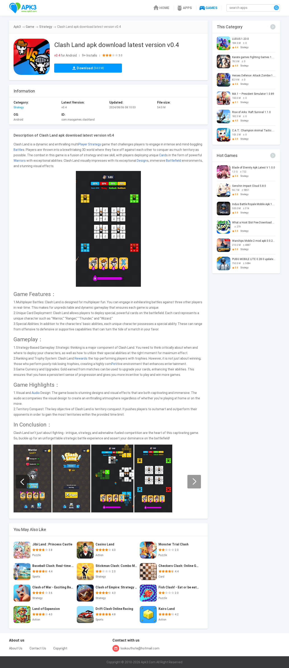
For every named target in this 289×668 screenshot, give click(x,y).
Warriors (20, 160)
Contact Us (38, 648)
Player (82, 144)
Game (30, 26)
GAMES (211, 8)
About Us (15, 648)
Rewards (81, 358)
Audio (36, 393)
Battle (18, 150)
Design (142, 160)
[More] (272, 26)
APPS (187, 8)
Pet (114, 364)
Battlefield (173, 160)
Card (162, 155)
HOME (164, 8)
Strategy (45, 26)
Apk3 (17, 26)
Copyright (60, 648)
